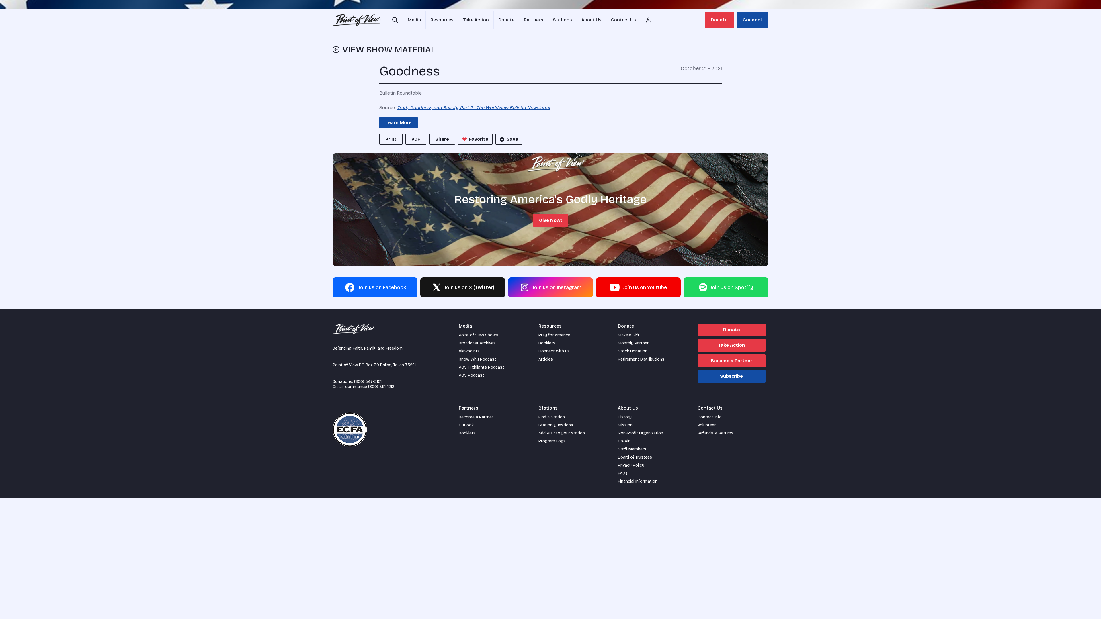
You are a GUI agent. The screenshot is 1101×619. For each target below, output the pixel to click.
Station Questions (555, 425)
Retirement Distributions (641, 359)
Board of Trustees (635, 457)
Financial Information (637, 481)
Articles (545, 359)
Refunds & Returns (715, 433)
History (625, 417)
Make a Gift (628, 335)
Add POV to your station (561, 433)
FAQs (623, 473)
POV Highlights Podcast (481, 367)
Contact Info (710, 417)
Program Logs (552, 441)
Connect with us (554, 351)
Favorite (478, 139)
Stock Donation (632, 351)
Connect (752, 20)
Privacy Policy (631, 465)
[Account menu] (648, 20)
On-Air (624, 441)
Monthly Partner (633, 343)
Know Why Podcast (477, 359)
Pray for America (554, 335)
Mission (625, 425)
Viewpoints (469, 351)
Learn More (398, 122)
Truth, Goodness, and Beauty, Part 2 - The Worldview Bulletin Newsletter (473, 107)
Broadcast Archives (477, 343)
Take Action (731, 345)
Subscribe (731, 376)
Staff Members (632, 449)
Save (512, 139)
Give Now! (550, 220)
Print (391, 139)
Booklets (546, 343)
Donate (719, 20)
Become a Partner (731, 360)
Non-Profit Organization (640, 433)
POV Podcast (471, 375)
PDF (415, 139)
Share (442, 139)
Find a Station (551, 417)
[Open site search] (395, 20)
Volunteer (707, 425)
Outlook (466, 425)
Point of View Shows (478, 335)
